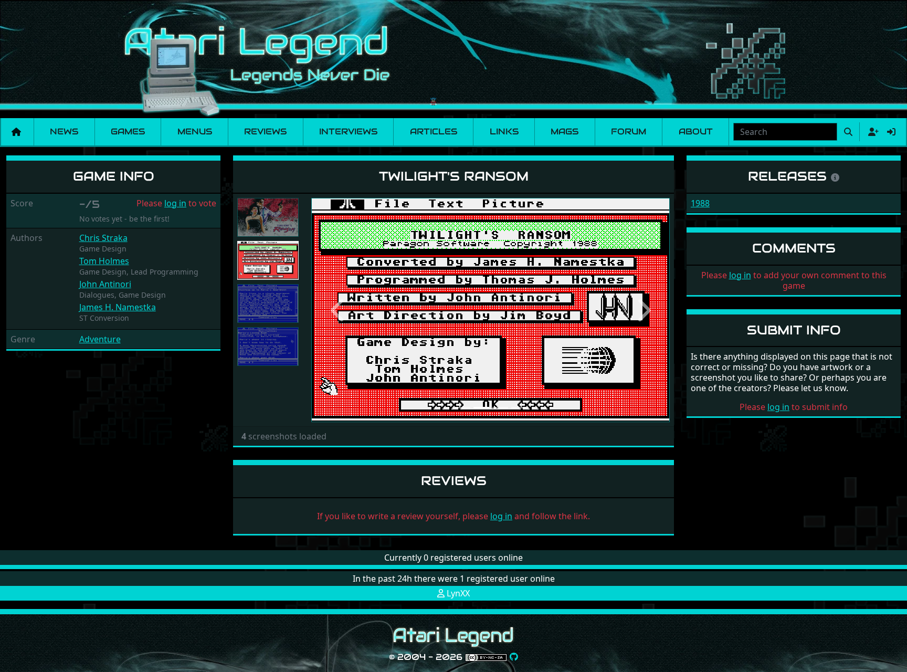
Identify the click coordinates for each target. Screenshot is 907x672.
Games (128, 131)
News (64, 131)
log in (175, 203)
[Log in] (891, 131)
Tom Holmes (104, 261)
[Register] (871, 131)
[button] (338, 310)
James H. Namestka (117, 307)
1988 (700, 203)
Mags (564, 131)
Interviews (348, 131)
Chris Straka (103, 238)
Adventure (100, 339)
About (696, 131)
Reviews (265, 131)
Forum (628, 131)
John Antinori (105, 284)
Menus (194, 131)
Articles (433, 131)
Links (504, 131)
